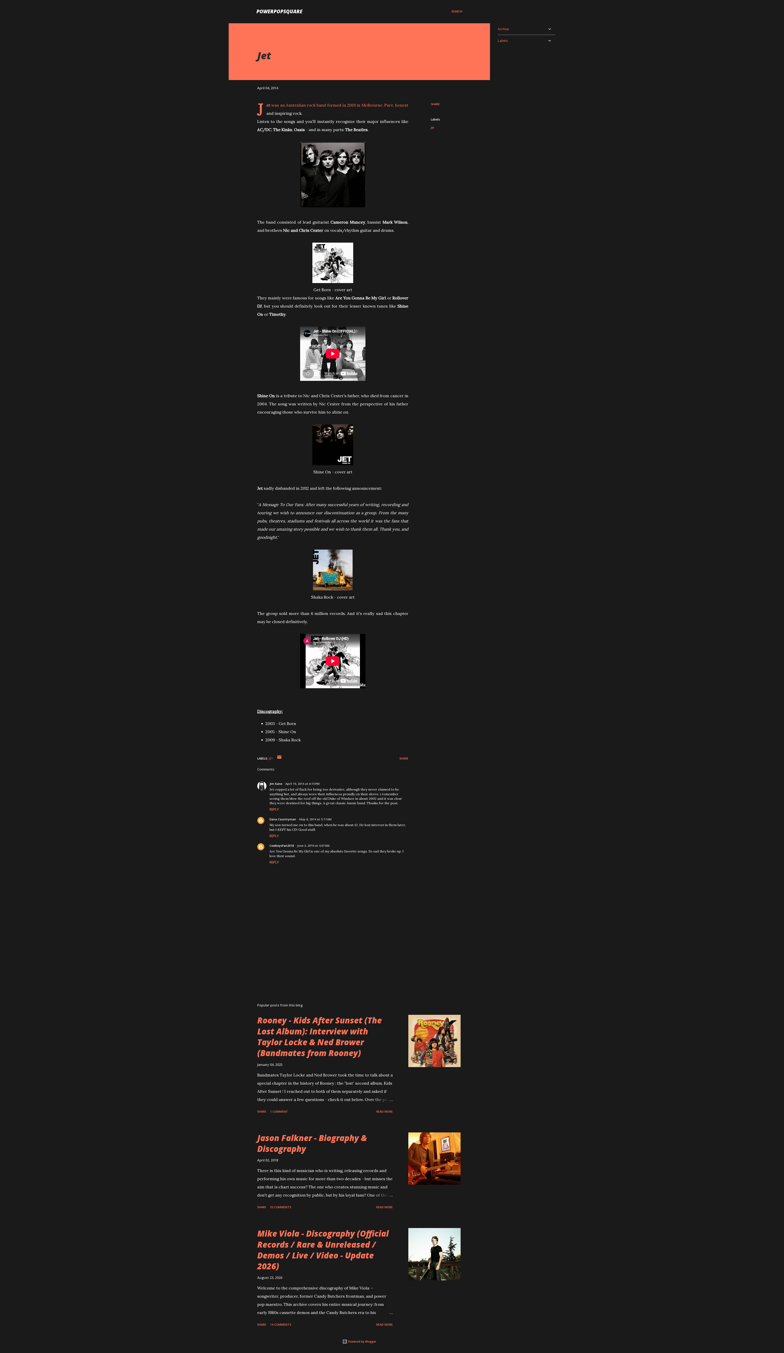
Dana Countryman (283, 819)
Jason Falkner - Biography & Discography (312, 1143)
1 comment (279, 1111)
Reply (274, 809)
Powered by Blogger (361, 1341)
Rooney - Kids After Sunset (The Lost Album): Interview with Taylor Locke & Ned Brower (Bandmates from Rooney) (319, 1037)
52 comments (280, 1207)
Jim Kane (276, 784)
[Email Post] (279, 758)
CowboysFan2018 (282, 846)
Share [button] (435, 104)
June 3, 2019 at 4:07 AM (313, 846)
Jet (432, 127)
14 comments (280, 1324)
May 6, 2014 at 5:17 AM (315, 819)
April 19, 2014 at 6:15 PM (302, 784)
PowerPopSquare (279, 11)
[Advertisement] (326, 952)
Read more (384, 1111)
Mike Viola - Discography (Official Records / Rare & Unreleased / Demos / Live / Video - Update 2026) (323, 1250)
